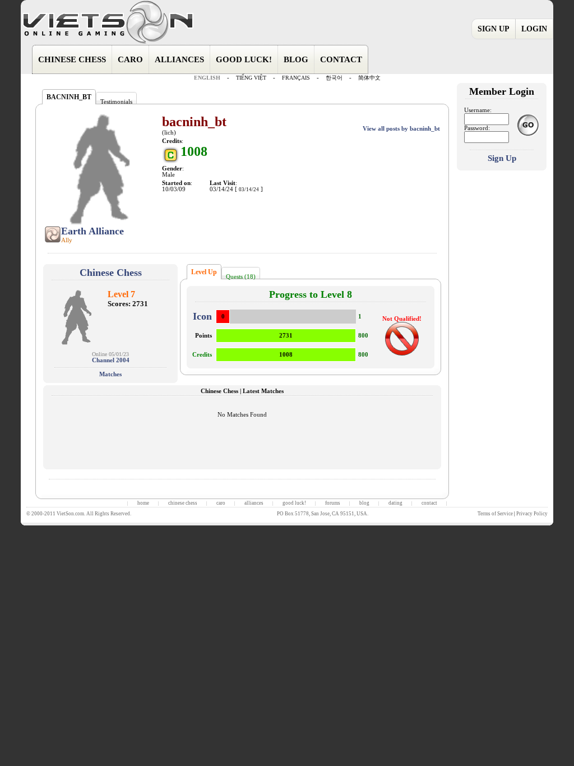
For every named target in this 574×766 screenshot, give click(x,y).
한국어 (334, 78)
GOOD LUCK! (244, 59)
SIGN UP (494, 29)
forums (332, 503)
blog (364, 503)
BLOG (296, 59)
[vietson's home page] (108, 43)
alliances (253, 503)
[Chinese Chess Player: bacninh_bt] (77, 316)
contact (429, 503)
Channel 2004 (110, 360)
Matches (110, 374)
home (143, 503)
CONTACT (341, 59)
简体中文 (369, 78)
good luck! (294, 503)
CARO (130, 59)
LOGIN (534, 29)
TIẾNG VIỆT (251, 78)
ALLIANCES (179, 59)
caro (220, 503)
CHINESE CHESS (72, 59)
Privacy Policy (532, 513)
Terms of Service (495, 513)
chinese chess (182, 503)
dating (395, 503)
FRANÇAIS (296, 78)
